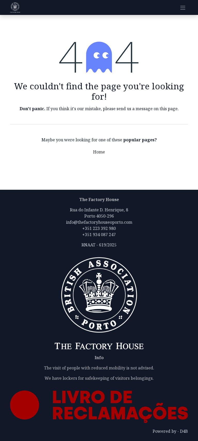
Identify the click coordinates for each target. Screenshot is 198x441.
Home (99, 152)
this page (169, 108)
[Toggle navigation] (183, 7)
